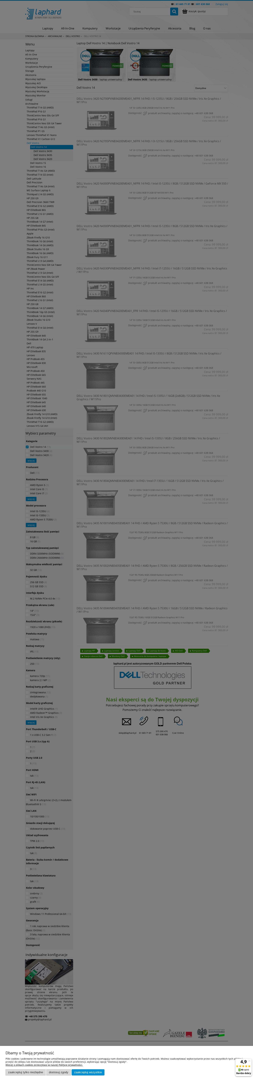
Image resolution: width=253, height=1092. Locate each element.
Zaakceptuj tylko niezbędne (25, 1072)
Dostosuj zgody (58, 1072)
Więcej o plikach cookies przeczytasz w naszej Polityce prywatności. (44, 1065)
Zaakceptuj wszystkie (88, 1072)
